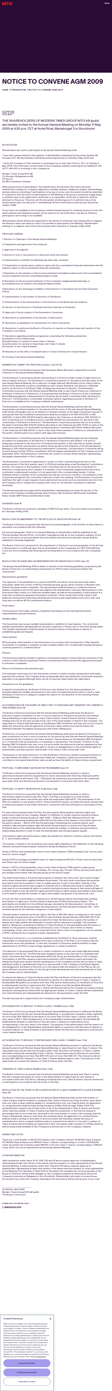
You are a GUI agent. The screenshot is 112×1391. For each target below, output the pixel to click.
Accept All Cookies (27, 1363)
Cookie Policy (41, 1357)
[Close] (50, 1319)
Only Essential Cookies (27, 1372)
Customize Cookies (26, 1382)
